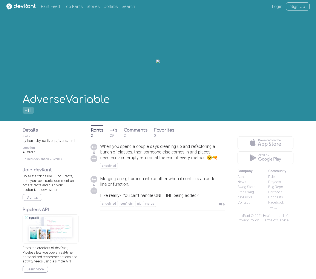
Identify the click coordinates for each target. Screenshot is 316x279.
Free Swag (246, 192)
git (139, 203)
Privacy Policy (248, 220)
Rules (272, 177)
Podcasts (275, 197)
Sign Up (297, 6)
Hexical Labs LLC (275, 216)
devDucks (245, 197)
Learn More (35, 269)
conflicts (126, 203)
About (242, 177)
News (242, 182)
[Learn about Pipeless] (50, 229)
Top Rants (73, 6)
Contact (244, 202)
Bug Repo (275, 187)
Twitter (273, 207)
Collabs (111, 6)
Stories (93, 6)
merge (149, 203)
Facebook (276, 202)
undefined (109, 165)
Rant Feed (50, 6)
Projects (274, 182)
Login (277, 6)
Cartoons (275, 192)
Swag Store (246, 187)
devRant (244, 216)
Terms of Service (276, 220)
